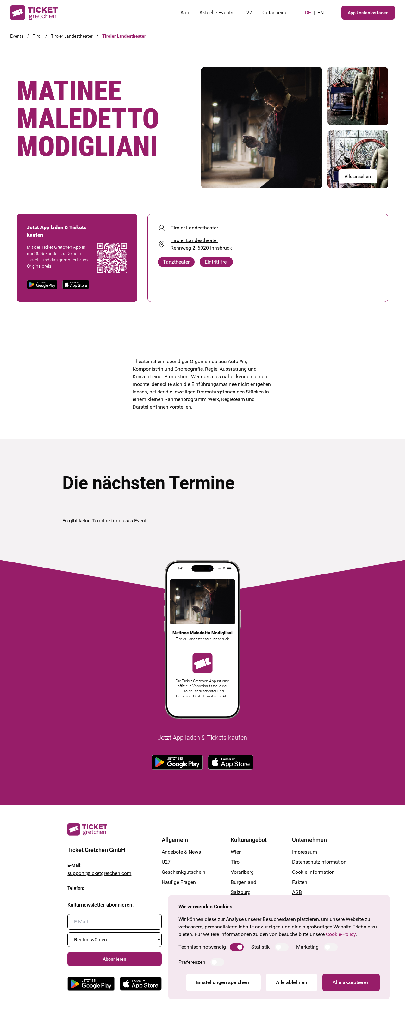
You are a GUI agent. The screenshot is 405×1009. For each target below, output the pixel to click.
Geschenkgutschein (183, 872)
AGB (297, 892)
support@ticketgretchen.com (99, 873)
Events (16, 36)
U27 (247, 12)
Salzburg (241, 892)
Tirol (37, 36)
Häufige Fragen (179, 882)
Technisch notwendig (202, 947)
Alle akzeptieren (351, 982)
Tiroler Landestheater (72, 36)
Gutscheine (274, 12)
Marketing (307, 947)
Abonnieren (114, 959)
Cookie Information (313, 872)
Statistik (260, 947)
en (320, 12)
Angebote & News (181, 852)
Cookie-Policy (341, 934)
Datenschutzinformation (315, 862)
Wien (236, 852)
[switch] (237, 947)
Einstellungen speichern (223, 982)
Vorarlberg (242, 872)
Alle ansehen (358, 176)
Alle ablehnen (291, 982)
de (308, 12)
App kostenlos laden (368, 12)
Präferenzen (191, 962)
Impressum (304, 852)
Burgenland (243, 882)
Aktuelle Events (216, 12)
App (184, 12)
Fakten (299, 882)
